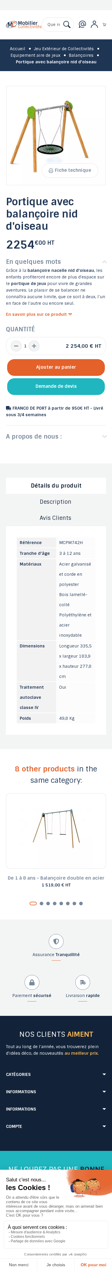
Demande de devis (56, 386)
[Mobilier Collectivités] (24, 29)
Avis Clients (55, 518)
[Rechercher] (67, 24)
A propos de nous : (34, 436)
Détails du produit (56, 485)
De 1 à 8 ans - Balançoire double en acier (56, 878)
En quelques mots (33, 262)
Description (55, 502)
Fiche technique (73, 170)
